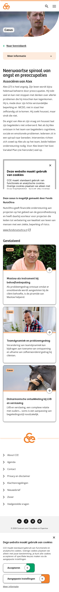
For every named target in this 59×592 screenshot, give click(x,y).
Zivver (10, 497)
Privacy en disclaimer (18, 476)
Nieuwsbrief (13, 490)
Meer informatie (11, 586)
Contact (11, 469)
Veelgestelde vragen (18, 504)
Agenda (11, 462)
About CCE (13, 455)
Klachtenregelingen (17, 483)
